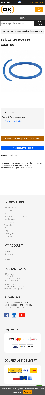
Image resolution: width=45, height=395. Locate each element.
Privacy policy (9, 222)
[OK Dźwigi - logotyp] (7, 10)
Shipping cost (9, 234)
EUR (36, 2)
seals (8, 31)
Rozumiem (27, 392)
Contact (7, 260)
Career (6, 213)
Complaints (8, 228)
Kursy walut (8, 237)
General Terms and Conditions (15, 216)
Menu (22, 17)
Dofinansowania (10, 207)
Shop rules (8, 225)
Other (14, 31)
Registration (8, 254)
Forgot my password (12, 257)
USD (41, 2)
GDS (19, 31)
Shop (3, 31)
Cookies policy (9, 219)
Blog (6, 231)
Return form (8, 210)
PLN (31, 2)
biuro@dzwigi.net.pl (16, 289)
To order (7, 251)
